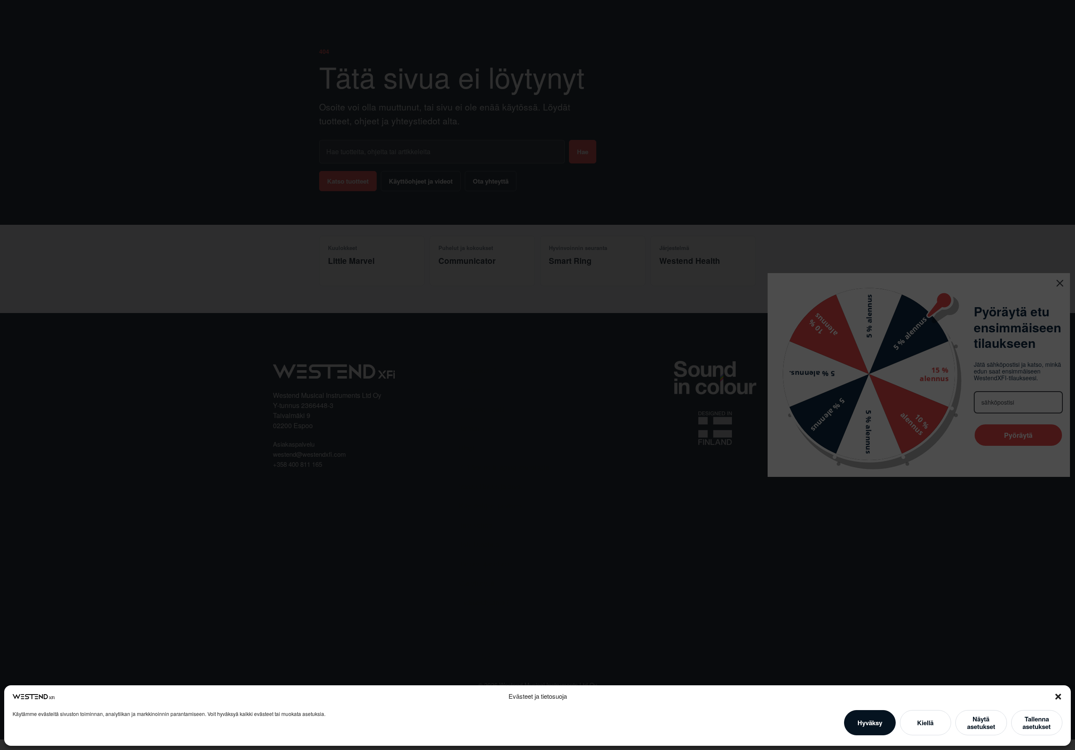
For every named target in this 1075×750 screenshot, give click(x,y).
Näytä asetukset (981, 722)
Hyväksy (869, 722)
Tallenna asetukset (1037, 722)
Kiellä (925, 722)
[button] (1058, 696)
